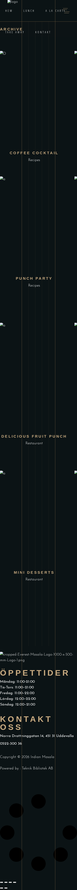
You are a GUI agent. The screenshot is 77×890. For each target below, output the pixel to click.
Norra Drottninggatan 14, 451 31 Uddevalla (37, 736)
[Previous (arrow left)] (1, 888)
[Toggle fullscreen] (6, 882)
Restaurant (34, 443)
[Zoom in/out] (1, 882)
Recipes (34, 160)
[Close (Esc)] (14, 882)
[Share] (10, 882)
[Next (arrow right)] (6, 888)
